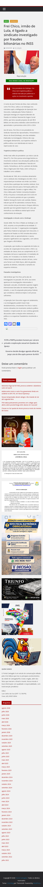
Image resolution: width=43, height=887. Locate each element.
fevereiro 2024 (6, 812)
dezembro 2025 (7, 736)
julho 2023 (5, 836)
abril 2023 (5, 846)
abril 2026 (5, 722)
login (20, 368)
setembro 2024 (7, 788)
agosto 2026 (6, 708)
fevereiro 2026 (6, 729)
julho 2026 (5, 712)
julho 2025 (5, 753)
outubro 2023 (6, 826)
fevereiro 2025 (6, 770)
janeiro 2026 (6, 732)
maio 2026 (5, 718)
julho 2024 (5, 795)
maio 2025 (5, 760)
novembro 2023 (7, 822)
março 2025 (6, 767)
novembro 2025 (7, 739)
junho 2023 (5, 839)
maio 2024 (5, 801)
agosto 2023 (6, 833)
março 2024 (6, 808)
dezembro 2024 (7, 777)
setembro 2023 (7, 829)
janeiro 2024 (6, 815)
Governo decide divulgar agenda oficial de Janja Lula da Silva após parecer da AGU (22, 352)
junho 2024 (5, 798)
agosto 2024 (6, 791)
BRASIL (6, 21)
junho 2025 (5, 756)
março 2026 (6, 725)
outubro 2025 (6, 743)
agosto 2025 (6, 750)
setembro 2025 (7, 746)
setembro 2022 (7, 857)
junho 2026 (5, 715)
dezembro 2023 (7, 819)
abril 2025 (5, 763)
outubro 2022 (6, 853)
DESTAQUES (14, 21)
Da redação (18, 48)
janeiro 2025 (6, 774)
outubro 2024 (6, 784)
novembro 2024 (7, 781)
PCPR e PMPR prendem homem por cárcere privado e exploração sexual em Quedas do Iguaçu (21, 343)
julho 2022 (5, 860)
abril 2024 (5, 805)
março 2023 (6, 850)
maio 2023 (5, 843)
